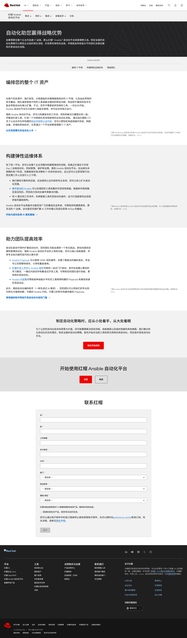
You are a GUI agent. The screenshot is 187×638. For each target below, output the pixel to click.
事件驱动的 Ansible (22, 188)
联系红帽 (52, 625)
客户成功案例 (130, 590)
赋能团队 (111, 67)
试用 (86, 379)
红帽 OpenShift (10, 575)
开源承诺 (158, 585)
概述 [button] (27, 16)
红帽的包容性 (71, 625)
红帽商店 (67, 571)
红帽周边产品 (83, 625)
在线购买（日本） (71, 575)
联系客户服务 (100, 571)
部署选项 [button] (59, 16)
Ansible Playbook (21, 260)
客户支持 (37, 575)
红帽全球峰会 (95, 625)
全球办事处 (42, 625)
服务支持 (159, 5)
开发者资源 (38, 579)
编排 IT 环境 (77, 67)
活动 (33, 625)
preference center (122, 517)
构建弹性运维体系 (95, 67)
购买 (101, 379)
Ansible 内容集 (19, 279)
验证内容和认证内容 (41, 121)
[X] (144, 552)
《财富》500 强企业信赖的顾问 (162, 571)
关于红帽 (16, 625)
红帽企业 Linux (10, 571)
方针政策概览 (36, 633)
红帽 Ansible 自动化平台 (13, 579)
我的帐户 (37, 571)
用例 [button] (37, 16)
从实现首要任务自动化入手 (19, 130)
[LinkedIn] (126, 552)
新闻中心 (158, 581)
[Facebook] (138, 552)
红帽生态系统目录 (41, 586)
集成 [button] (47, 16)
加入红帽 (158, 595)
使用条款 (26, 633)
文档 (151, 5)
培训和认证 (38, 568)
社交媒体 (98, 579)
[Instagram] (150, 552)
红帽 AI (7, 568)
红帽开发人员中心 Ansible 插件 (28, 268)
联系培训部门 (100, 575)
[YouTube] (132, 552)
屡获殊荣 (171, 574)
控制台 (143, 5)
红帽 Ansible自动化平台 (14, 16)
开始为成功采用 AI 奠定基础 (20, 214)
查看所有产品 (9, 583)
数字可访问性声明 (50, 633)
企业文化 (128, 585)
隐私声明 (60, 520)
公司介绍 (128, 581)
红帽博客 (61, 625)
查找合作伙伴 (39, 583)
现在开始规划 (93, 345)
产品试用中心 (69, 568)
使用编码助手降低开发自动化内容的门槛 (26, 297)
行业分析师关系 (131, 595)
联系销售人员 (100, 568)
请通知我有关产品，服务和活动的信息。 (61, 512)
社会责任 (158, 590)
